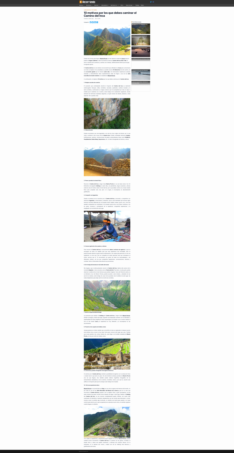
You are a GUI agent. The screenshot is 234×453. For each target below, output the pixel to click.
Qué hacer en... (114, 5)
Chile (122, 5)
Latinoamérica (104, 5)
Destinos (81, 5)
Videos (142, 5)
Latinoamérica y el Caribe (90, 10)
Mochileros (88, 5)
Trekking (137, 5)
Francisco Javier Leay (89, 18)
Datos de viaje (129, 5)
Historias (96, 5)
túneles (128, 135)
